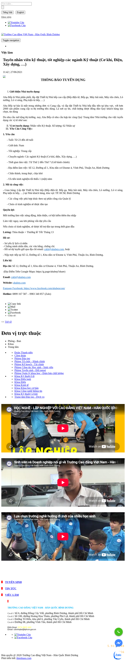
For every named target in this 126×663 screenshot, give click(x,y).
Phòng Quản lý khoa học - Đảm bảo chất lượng (39, 373)
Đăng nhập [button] (6, 17)
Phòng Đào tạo (22, 358)
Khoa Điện (20, 382)
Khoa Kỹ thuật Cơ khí (26, 394)
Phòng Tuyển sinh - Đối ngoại (30, 370)
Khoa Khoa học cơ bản (26, 388)
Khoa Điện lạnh (22, 379)
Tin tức (10, 588)
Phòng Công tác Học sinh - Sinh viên (33, 367)
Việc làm (12, 595)
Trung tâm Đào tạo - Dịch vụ (29, 396)
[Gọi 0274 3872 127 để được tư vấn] (119, 632)
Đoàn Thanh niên (23, 352)
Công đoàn (20, 355)
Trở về (8, 321)
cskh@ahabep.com (54, 249)
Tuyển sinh (13, 582)
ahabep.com (19, 282)
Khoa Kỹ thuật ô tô (24, 376)
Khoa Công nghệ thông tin (28, 391)
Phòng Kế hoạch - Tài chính (29, 364)
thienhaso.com (23, 658)
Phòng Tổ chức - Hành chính (29, 361)
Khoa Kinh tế (21, 385)
